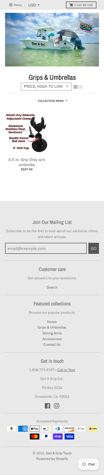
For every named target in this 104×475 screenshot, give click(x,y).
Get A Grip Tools (59, 453)
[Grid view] (75, 87)
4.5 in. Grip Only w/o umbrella (26, 162)
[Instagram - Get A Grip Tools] (57, 406)
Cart (83, 5)
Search (52, 287)
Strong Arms (52, 333)
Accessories (52, 339)
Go (93, 248)
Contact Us (52, 344)
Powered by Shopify (52, 458)
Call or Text (66, 370)
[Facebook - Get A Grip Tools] (47, 406)
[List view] (81, 87)
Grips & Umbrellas (52, 327)
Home (52, 322)
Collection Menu (51, 101)
